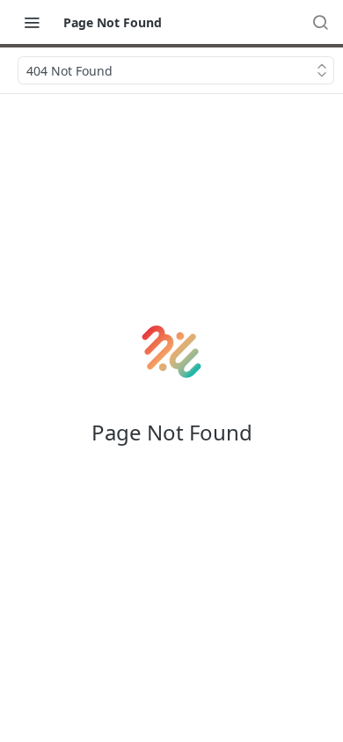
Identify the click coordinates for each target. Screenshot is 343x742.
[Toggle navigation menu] (32, 22)
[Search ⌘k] (320, 22)
